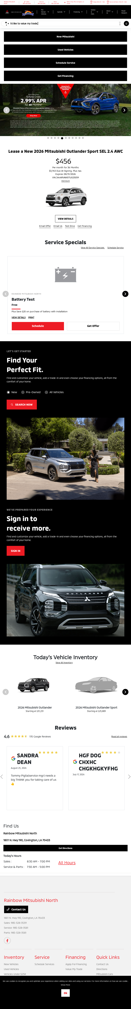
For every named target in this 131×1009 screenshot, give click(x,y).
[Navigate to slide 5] (62, 138)
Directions (101, 970)
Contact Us (18, 910)
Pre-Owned (33, 393)
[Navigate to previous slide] (2, 110)
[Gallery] (65, 110)
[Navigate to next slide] (128, 110)
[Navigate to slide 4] (58, 138)
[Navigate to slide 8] (73, 138)
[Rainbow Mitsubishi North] (13, 11)
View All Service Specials (93, 249)
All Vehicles (56, 393)
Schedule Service (115, 249)
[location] (64, 2)
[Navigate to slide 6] (66, 138)
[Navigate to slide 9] (76, 138)
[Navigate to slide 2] (51, 138)
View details (65, 220)
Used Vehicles (11, 970)
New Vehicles (11, 965)
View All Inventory (64, 664)
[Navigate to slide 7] (69, 138)
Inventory (14, 958)
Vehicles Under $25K (15, 975)
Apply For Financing (76, 965)
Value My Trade (74, 970)
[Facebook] (7, 942)
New (14, 393)
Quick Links (108, 958)
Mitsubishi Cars (104, 975)
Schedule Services (44, 965)
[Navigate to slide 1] (48, 138)
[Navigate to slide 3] (55, 138)
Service (42, 958)
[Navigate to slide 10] (79, 138)
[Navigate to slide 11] (83, 138)
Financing (76, 958)
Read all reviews (119, 738)
